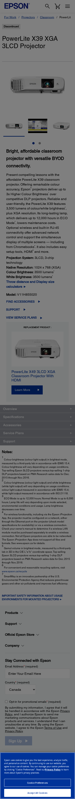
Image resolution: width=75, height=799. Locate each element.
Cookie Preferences (37, 782)
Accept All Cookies (38, 792)
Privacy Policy (53, 769)
